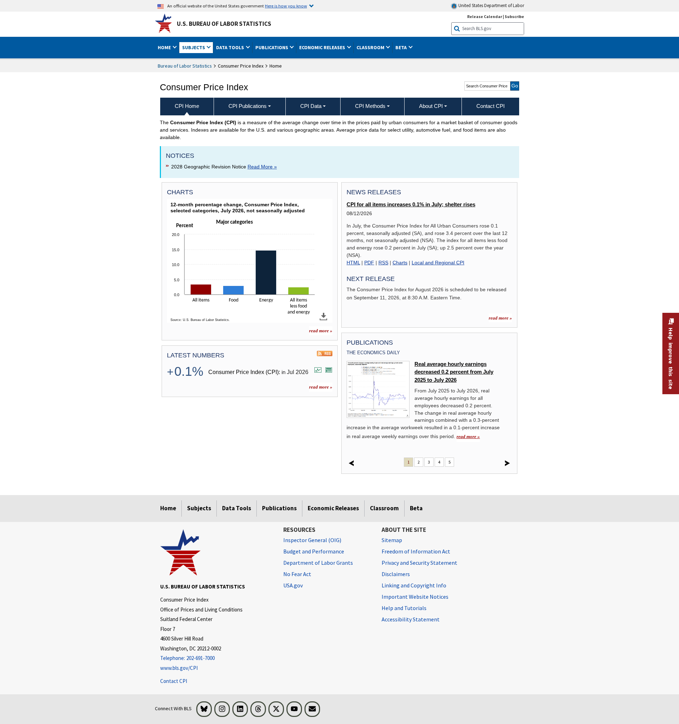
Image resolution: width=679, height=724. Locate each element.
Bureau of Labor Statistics (185, 66)
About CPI (431, 106)
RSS (383, 262)
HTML (353, 262)
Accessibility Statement (411, 619)
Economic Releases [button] (322, 47)
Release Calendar (484, 16)
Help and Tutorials (404, 607)
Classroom (384, 508)
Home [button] (165, 47)
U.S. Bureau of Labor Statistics (224, 24)
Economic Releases (333, 508)
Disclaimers (396, 574)
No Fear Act (297, 574)
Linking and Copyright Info (414, 585)
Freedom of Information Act (416, 551)
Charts (400, 262)
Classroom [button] (370, 47)
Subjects (199, 508)
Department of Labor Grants (318, 562)
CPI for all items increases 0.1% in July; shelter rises (411, 204)
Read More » (262, 166)
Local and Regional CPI (438, 262)
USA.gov (293, 585)
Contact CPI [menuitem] (490, 106)
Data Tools (236, 508)
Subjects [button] (194, 47)
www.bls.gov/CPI (179, 668)
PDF (369, 262)
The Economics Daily (373, 352)
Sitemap (392, 540)
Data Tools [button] (230, 47)
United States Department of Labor (490, 5)
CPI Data (310, 106)
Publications (279, 508)
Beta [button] (401, 47)
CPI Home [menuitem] (187, 106)
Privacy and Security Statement (419, 562)
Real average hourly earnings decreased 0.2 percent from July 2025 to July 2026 (453, 372)
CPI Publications (247, 106)
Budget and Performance (313, 551)
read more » (320, 330)
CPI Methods (370, 106)
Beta (416, 508)
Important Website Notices (415, 596)
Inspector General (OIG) (312, 540)
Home (168, 508)
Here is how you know (286, 5)
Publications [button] (272, 47)
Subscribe (514, 16)
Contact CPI (173, 681)
